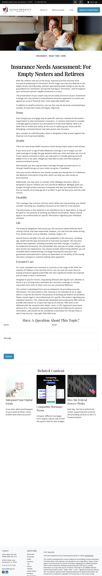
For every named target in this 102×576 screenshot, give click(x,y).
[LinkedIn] (75, 2)
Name (6, 325)
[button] (43, 10)
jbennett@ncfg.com (8, 569)
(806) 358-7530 (11, 554)
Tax (28, 564)
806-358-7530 (41, 2)
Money (29, 566)
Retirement (30, 554)
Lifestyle (29, 569)
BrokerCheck (89, 556)
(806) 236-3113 (12, 556)
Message (7, 338)
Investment (30, 557)
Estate (29, 559)
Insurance (30, 561)
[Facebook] (80, 2)
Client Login (94, 2)
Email (54, 325)
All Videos (30, 573)
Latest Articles (31, 571)
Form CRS (51, 552)
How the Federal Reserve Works (77, 401)
